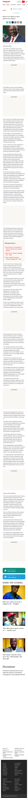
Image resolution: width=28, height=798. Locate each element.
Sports (4, 790)
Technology (17, 780)
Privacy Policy (18, 750)
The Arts (16, 781)
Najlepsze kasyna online (7, 755)
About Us (5, 748)
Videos (16, 786)
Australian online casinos (19, 755)
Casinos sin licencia (8, 757)
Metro (24, 4)
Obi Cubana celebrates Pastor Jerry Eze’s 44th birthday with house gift (12, 656)
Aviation (4, 764)
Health (16, 769)
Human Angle (17, 772)
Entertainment (18, 763)
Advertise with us (19, 748)
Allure (4, 763)
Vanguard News (6, 2)
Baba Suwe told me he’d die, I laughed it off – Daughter (12, 602)
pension (16, 774)
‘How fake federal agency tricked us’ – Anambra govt (13, 629)
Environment (17, 764)
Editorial (5, 770)
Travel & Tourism (18, 784)
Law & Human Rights (7, 781)
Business (4, 766)
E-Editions (13, 4)
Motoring (5, 784)
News (8, 4)
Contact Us (6, 750)
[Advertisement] (14, 74)
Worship (16, 790)
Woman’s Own (18, 789)
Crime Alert (5, 769)
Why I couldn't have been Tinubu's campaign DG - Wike (13, 258)
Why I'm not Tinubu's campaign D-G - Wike (14, 254)
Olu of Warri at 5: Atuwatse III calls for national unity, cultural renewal (14, 248)
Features (16, 766)
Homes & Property (18, 770)
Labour (4, 780)
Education (5, 773)
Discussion (5, 772)
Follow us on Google (17, 9)
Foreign (16, 767)
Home (4, 4)
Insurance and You (19, 773)
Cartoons (17, 783)
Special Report (6, 789)
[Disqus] (14, 695)
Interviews (5, 778)
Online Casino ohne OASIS (8, 752)
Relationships (6, 787)
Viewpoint (17, 787)
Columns (5, 767)
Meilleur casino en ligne (19, 752)
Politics (19, 4)
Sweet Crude (17, 778)
